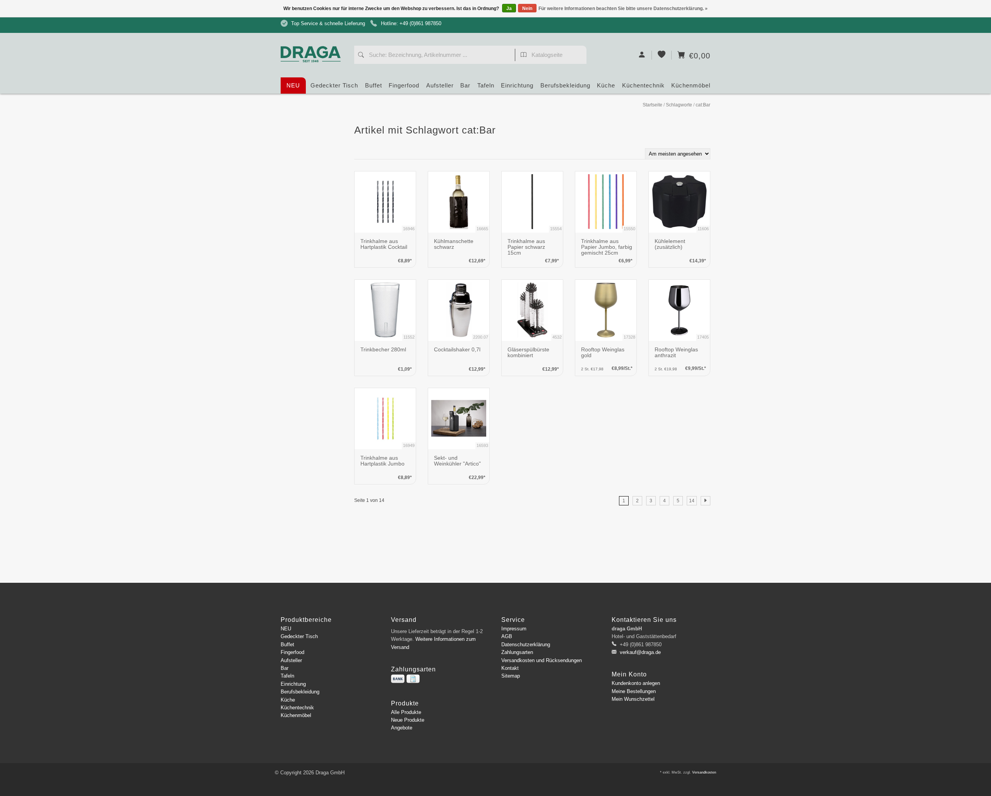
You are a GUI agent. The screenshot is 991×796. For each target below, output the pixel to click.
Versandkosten (704, 772)
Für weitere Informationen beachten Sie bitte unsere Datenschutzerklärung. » (623, 8)
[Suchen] (361, 55)
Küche (606, 85)
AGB (506, 636)
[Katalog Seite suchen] (523, 55)
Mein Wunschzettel (633, 699)
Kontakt (510, 668)
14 (691, 500)
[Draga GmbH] (313, 40)
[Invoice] (413, 678)
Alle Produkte (406, 712)
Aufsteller (440, 85)
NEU (293, 85)
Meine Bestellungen (634, 691)
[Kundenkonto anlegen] (642, 55)
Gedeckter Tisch (334, 85)
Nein (527, 8)
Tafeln (485, 85)
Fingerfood (404, 85)
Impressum (513, 629)
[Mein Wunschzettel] (662, 55)
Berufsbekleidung (565, 85)
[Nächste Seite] (705, 500)
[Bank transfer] (398, 678)
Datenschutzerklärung (525, 644)
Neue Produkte (407, 720)
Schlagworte (679, 105)
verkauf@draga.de (640, 652)
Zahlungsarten (517, 652)
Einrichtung (517, 85)
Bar (465, 85)
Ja (509, 8)
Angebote (401, 728)
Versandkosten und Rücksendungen (541, 660)
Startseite (652, 105)
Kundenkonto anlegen (636, 683)
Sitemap (510, 676)
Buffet (373, 85)
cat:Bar (703, 105)
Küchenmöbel (690, 85)
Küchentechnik (643, 85)
